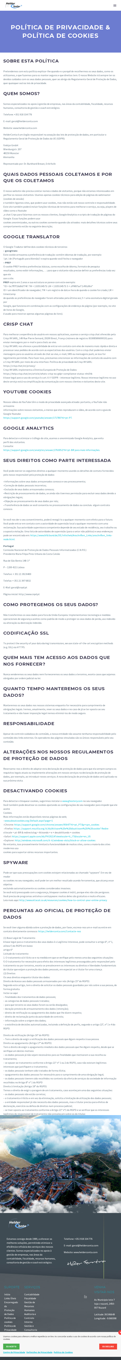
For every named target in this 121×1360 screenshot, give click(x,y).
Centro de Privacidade (14, 1352)
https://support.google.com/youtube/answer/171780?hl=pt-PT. (37, 417)
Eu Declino (108, 1346)
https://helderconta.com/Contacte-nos (59, 931)
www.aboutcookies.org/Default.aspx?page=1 (29, 820)
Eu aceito (11, 1346)
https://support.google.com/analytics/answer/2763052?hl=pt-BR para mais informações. (51, 450)
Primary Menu (115, 5)
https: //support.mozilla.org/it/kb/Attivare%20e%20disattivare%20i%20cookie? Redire (61, 828)
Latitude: (99, 1314)
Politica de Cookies (63, 1352)
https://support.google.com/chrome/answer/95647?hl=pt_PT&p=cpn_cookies (56, 824)
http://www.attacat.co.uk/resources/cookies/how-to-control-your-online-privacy (63, 900)
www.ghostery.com (72, 801)
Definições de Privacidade (39, 1352)
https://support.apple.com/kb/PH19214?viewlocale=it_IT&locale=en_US (51, 836)
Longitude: (100, 1318)
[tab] (60, 700)
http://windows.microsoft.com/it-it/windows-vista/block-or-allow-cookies (55, 840)
